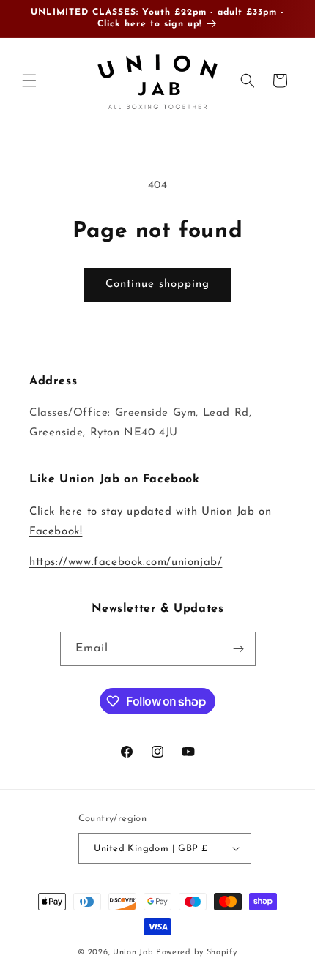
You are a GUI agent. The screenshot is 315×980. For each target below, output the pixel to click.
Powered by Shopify (196, 953)
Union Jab (133, 953)
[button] (29, 80)
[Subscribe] (239, 649)
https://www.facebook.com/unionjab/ (125, 562)
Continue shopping (157, 284)
